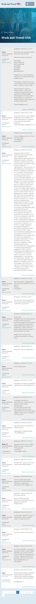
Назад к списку (9, 32)
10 (32, 592)
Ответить (24, 109)
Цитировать (31, 109)
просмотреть (6, 62)
